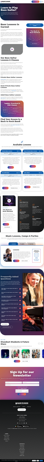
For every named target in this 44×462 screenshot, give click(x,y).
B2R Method (22, 445)
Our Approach (34, 43)
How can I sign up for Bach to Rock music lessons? (9, 320)
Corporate (22, 443)
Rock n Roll (15, 108)
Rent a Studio (22, 451)
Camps (23, 406)
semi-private (14, 90)
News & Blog (22, 448)
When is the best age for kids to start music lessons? (9, 304)
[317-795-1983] (41, 1)
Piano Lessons (36, 253)
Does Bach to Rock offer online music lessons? (8, 316)
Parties (29, 406)
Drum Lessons (36, 256)
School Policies (6, 438)
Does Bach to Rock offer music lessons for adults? (9, 312)
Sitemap (35, 428)
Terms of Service (30, 428)
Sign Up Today (35, 1)
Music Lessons (25, 260)
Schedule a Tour (6, 439)
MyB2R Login (22, 455)
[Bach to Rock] (5, 2)
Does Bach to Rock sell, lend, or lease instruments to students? (8, 297)
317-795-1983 (22, 420)
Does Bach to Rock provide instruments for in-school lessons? (9, 300)
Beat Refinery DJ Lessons (36, 260)
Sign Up (10, 167)
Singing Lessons (36, 258)
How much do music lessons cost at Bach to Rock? (9, 293)
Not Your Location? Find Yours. (22, 419)
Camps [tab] (22, 244)
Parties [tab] (31, 244)
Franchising (22, 452)
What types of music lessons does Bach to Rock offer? (9, 289)
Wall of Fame (25, 361)
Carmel (6, 433)
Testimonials (22, 446)
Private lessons (3, 79)
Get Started (4, 324)
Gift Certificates (22, 449)
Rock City (5, 109)
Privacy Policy (25, 428)
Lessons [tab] (14, 244)
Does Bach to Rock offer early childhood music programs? (9, 308)
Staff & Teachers (7, 435)
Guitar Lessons (36, 254)
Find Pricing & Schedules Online (34, 25)
